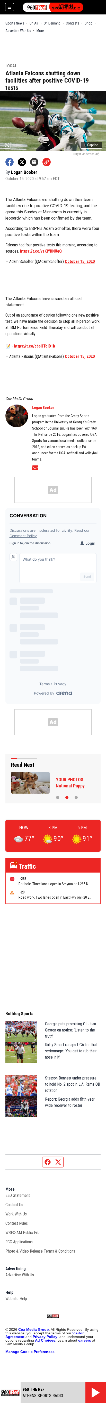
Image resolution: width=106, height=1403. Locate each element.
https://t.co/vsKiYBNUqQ (41, 251)
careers (84, 1340)
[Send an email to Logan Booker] (35, 467)
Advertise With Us (18, 31)
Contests (72, 23)
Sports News (14, 23)
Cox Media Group (33, 1329)
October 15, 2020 (80, 261)
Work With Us (16, 1214)
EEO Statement (17, 1195)
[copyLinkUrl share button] (46, 162)
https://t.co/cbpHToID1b (34, 346)
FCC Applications (19, 1241)
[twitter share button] (22, 162)
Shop (88, 23)
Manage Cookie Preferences (30, 1352)
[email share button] (34, 162)
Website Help (16, 1298)
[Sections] (9, 7)
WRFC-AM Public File (22, 1232)
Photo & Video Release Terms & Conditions (40, 1251)
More (40, 31)
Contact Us (14, 1204)
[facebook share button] (9, 162)
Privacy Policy (45, 1337)
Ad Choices (45, 1340)
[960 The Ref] (53, 7)
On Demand (52, 23)
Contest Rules (16, 1223)
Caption (91, 145)
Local (11, 66)
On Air (34, 23)
